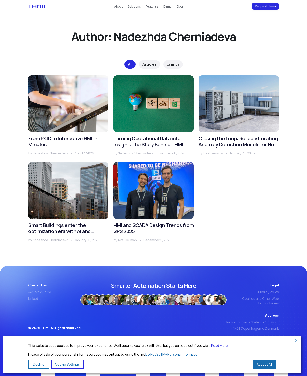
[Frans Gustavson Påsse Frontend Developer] (108, 299)
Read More (219, 345)
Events (173, 64)
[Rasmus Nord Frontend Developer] (102, 299)
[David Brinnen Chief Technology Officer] (97, 299)
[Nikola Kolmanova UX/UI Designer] (131, 299)
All (130, 64)
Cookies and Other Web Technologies (260, 300)
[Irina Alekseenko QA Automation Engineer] (221, 299)
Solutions (134, 6)
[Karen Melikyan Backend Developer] (181, 299)
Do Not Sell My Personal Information (172, 354)
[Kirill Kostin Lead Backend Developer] (164, 299)
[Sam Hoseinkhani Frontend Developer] (215, 299)
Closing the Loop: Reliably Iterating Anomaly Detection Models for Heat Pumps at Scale (239, 141)
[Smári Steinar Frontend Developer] (114, 299)
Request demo (265, 6)
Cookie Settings (67, 364)
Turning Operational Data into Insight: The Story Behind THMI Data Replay (148, 141)
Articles (149, 64)
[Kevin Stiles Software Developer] (193, 299)
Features (152, 6)
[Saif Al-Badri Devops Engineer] (147, 299)
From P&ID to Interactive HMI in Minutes (62, 141)
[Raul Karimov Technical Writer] (136, 299)
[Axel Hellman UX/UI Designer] (125, 299)
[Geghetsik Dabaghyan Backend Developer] (209, 299)
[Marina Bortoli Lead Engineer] (142, 299)
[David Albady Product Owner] (91, 299)
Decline (38, 364)
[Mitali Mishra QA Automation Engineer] (159, 299)
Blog (180, 6)
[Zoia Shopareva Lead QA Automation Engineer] (176, 299)
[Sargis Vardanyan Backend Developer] (204, 299)
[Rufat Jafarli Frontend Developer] (170, 299)
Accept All (264, 364)
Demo (167, 6)
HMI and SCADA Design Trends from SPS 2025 (153, 228)
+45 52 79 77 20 (40, 292)
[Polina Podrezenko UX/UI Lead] (119, 299)
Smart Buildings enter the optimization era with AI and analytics (59, 228)
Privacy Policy (268, 292)
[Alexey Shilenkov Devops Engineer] (187, 299)
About (118, 6)
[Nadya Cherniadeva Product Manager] (85, 299)
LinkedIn (34, 298)
